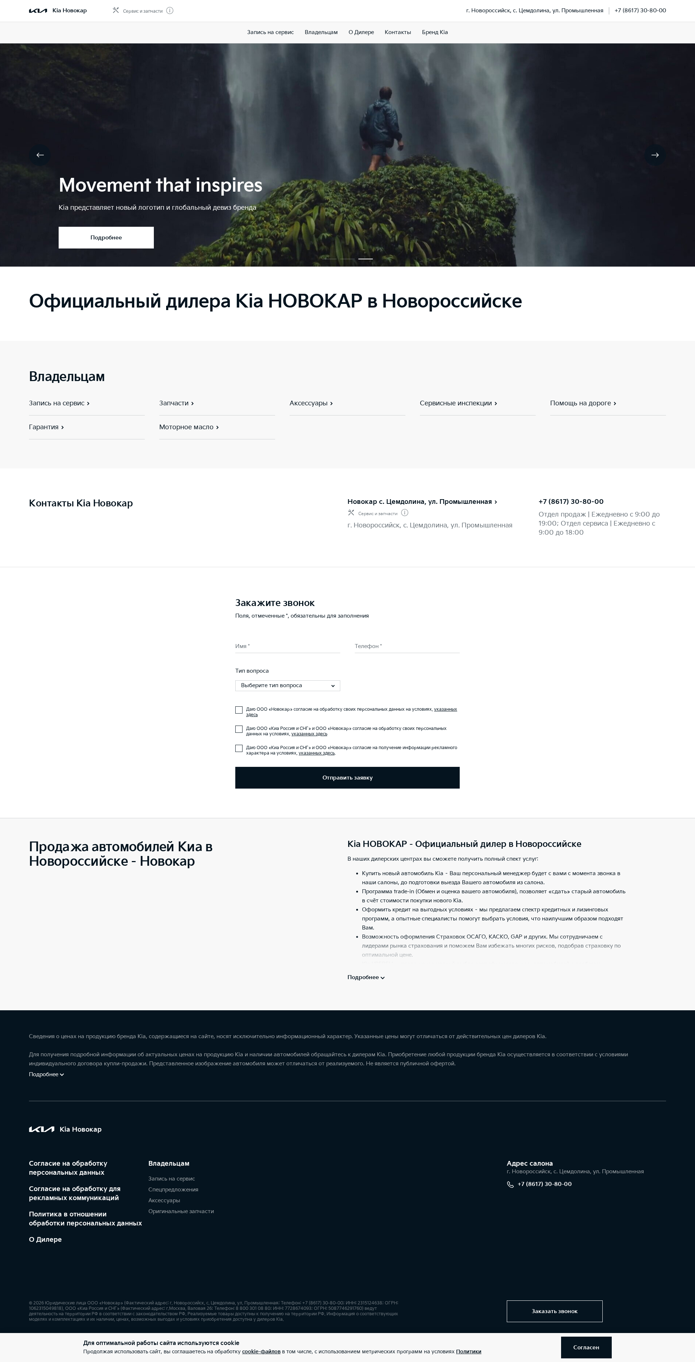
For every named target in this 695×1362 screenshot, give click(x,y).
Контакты (398, 32)
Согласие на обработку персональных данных (68, 1168)
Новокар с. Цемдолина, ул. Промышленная (420, 502)
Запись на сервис (270, 32)
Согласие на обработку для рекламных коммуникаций (75, 1193)
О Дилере (45, 1240)
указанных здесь (309, 734)
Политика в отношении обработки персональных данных (85, 1219)
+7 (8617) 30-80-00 (640, 10)
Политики (468, 1352)
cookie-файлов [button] (261, 1352)
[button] (40, 155)
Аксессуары (164, 1200)
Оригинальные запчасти (181, 1211)
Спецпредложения (173, 1189)
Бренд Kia (435, 32)
